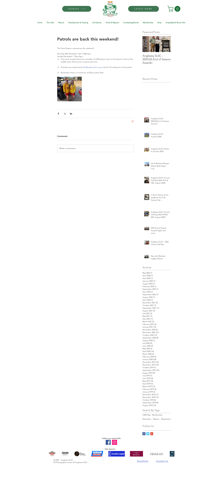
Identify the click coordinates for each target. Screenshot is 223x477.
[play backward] (51, 454)
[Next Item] (167, 44)
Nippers (156, 419)
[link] (175, 9)
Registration (166, 419)
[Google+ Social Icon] (151, 433)
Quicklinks (142, 461)
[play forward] (171, 454)
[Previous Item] (146, 44)
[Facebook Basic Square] (143, 433)
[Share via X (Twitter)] (64, 113)
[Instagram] (114, 442)
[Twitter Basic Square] (147, 433)
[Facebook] (108, 442)
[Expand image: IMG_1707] (69, 89)
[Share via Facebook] (58, 113)
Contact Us (162, 461)
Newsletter (146, 419)
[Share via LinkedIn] (71, 113)
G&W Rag (146, 415)
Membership (157, 415)
